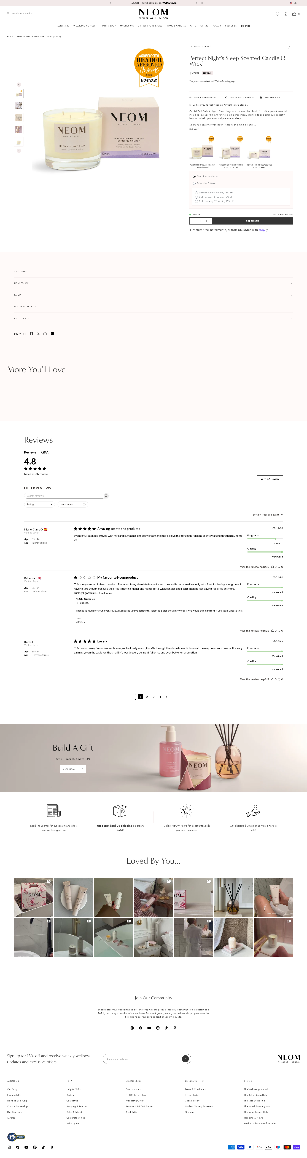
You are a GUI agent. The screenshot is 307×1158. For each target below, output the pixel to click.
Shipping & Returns (76, 1106)
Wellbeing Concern (85, 26)
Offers (204, 26)
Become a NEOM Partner (139, 1106)
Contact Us (72, 1100)
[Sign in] (286, 14)
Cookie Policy (192, 1100)
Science (246, 26)
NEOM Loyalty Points (137, 1094)
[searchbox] (63, 495)
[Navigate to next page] (154, 699)
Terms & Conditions (195, 1089)
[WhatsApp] (52, 335)
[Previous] (19, 84)
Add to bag (252, 221)
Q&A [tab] (45, 452)
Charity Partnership (17, 1106)
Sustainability (14, 1094)
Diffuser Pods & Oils (150, 26)
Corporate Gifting (75, 1117)
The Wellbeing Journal (256, 1089)
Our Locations (133, 1089)
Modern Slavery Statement (199, 1106)
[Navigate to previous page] (154, 693)
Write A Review (270, 478)
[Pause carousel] (202, 3)
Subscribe (231, 26)
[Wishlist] (277, 14)
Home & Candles (176, 26)
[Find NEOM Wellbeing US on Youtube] (149, 1028)
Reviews (70, 1094)
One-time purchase (207, 176)
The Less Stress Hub (254, 1100)
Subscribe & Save (206, 183)
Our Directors (14, 1112)
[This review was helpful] (272, 566)
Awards (11, 1117)
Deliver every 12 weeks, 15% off (216, 201)
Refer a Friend (74, 1112)
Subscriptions (73, 1123)
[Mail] (45, 334)
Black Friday (132, 1112)
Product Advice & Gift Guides (260, 1123)
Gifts (193, 26)
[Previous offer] (110, 3)
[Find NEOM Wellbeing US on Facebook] (141, 1028)
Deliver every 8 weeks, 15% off (215, 196)
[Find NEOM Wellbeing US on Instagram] (132, 1028)
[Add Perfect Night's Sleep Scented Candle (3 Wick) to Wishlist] (289, 47)
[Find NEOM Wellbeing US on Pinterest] (158, 1028)
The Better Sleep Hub (255, 1094)
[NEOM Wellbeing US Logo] (153, 14)
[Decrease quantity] (193, 221)
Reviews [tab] (30, 452)
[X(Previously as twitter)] (38, 334)
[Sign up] (185, 1058)
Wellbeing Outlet (135, 1100)
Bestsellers (62, 26)
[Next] (19, 151)
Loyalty (216, 26)
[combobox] (39, 504)
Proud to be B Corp (17, 1100)
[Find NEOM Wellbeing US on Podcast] (175, 1028)
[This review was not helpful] (279, 566)
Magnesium (127, 26)
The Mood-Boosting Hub (257, 1106)
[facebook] (31, 334)
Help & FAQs (73, 1089)
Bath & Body (109, 26)
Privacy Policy (192, 1094)
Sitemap (189, 1112)
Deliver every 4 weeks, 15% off (215, 192)
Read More (193, 129)
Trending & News (253, 1117)
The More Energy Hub (256, 1112)
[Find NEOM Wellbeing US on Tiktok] (166, 1028)
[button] (33, 897)
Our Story (12, 1089)
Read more (105, 592)
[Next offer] (197, 3)
